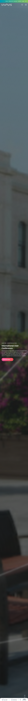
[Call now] (4, 699)
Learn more (6, 359)
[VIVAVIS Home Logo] (6, 4)
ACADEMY (19, 1)
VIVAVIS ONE (11, 1)
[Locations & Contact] (23, 699)
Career (23, 1)
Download (15, 1)
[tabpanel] (14, 352)
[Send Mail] (14, 699)
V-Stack (6, 1)
